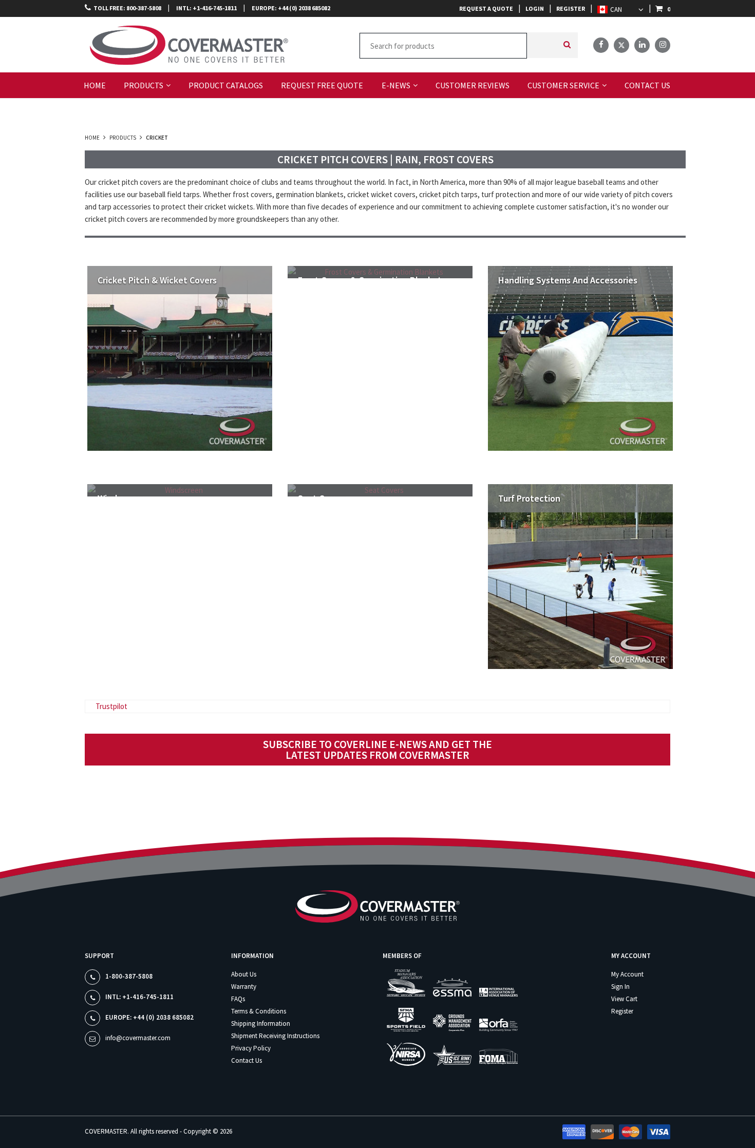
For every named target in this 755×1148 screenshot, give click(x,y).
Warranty (243, 986)
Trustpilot (111, 706)
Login (534, 8)
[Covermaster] (130, 44)
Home (93, 137)
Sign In (620, 986)
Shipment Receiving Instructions (275, 1035)
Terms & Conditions (258, 1011)
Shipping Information (260, 1023)
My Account (627, 974)
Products (122, 137)
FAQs (238, 998)
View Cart (624, 998)
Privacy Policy (251, 1048)
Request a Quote (486, 8)
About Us (243, 974)
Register (570, 8)
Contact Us (246, 1060)
